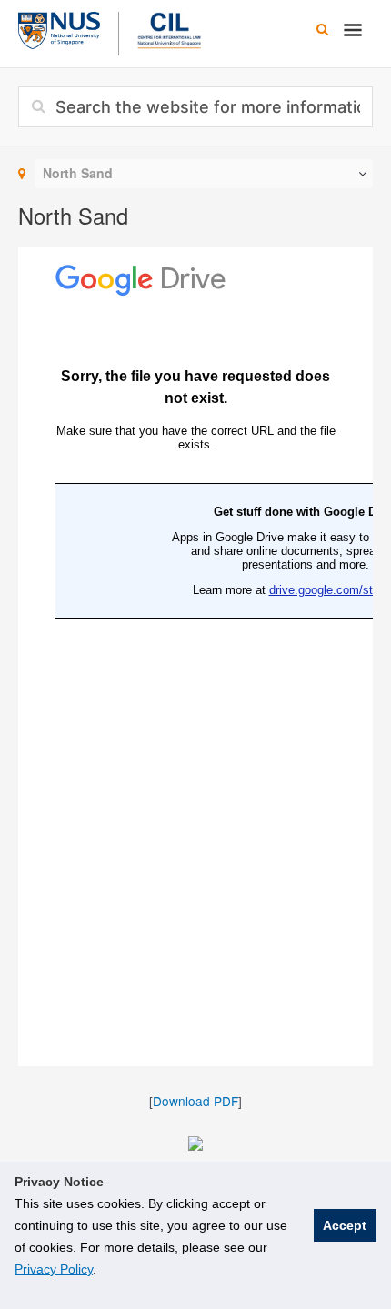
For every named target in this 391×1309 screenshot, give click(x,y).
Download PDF (195, 1101)
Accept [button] (344, 1225)
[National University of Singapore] (59, 28)
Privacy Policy (54, 1269)
